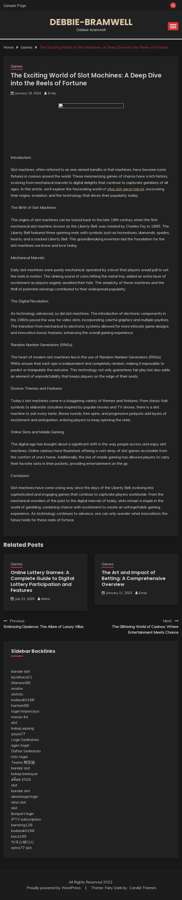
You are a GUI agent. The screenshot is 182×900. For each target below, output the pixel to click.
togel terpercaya (25, 711)
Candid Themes (142, 887)
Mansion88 (20, 682)
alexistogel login (24, 796)
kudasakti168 (22, 699)
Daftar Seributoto (26, 751)
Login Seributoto (25, 739)
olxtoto (17, 694)
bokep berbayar (24, 773)
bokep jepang (22, 728)
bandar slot (20, 671)
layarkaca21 (21, 677)
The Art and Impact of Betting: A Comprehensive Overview (134, 578)
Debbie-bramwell (91, 22)
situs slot (18, 802)
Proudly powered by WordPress (54, 887)
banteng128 (21, 824)
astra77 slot (21, 847)
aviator (17, 688)
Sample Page (15, 5)
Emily (52, 93)
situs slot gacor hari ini (125, 189)
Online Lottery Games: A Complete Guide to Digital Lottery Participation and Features (42, 581)
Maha (45, 599)
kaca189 (18, 836)
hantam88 (20, 705)
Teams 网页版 (23, 762)
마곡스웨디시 (22, 842)
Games (17, 66)
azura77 (18, 733)
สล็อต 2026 (21, 779)
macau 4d (19, 716)
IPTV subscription (26, 819)
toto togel (19, 756)
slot (14, 722)
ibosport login (22, 813)
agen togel (20, 745)
